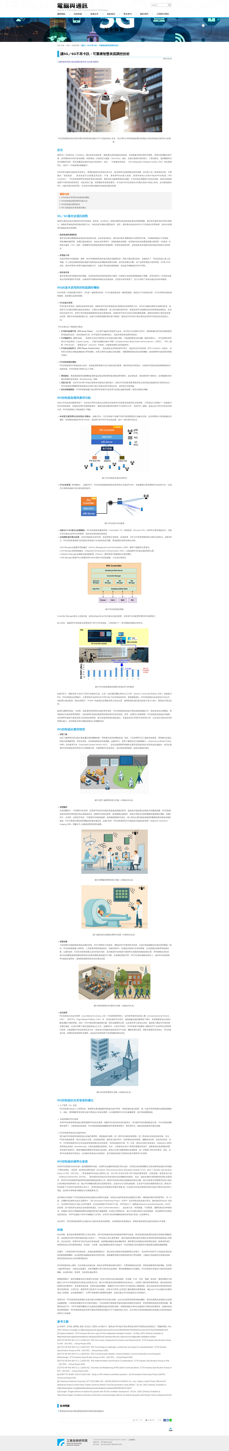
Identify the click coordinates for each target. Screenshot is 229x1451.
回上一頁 (138, 1420)
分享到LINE (170, 1420)
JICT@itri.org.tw (106, 1442)
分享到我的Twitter (167, 1420)
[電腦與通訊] (82, 7)
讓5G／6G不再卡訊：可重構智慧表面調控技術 (99, 45)
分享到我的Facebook (164, 1420)
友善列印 (151, 1420)
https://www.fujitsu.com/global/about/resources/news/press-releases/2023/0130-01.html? (94, 1388)
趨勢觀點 (61, 14)
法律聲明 (132, 1440)
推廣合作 (94, 14)
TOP (170, 1429)
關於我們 (144, 14)
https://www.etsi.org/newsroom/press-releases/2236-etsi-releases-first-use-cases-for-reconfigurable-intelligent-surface (106, 1337)
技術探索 (78, 14)
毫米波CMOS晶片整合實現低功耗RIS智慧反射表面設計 (82, 1411)
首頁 (68, 45)
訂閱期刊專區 (163, 14)
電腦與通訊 (72, 1443)
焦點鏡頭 (111, 14)
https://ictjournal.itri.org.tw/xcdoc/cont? (96, 1330)
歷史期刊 (128, 14)
